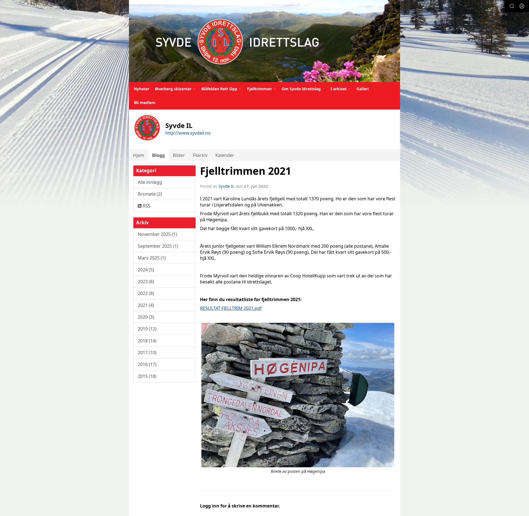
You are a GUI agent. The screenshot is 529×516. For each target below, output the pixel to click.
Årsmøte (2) (150, 194)
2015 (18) (147, 376)
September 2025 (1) (158, 246)
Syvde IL (226, 186)
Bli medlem (144, 102)
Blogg (158, 155)
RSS (146, 206)
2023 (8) (146, 282)
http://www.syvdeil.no (188, 133)
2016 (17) (147, 364)
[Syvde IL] (264, 41)
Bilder (179, 155)
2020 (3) (146, 317)
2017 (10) (147, 353)
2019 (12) (147, 329)
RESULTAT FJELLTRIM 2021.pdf (231, 308)
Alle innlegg (150, 182)
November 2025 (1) (157, 234)
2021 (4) (146, 305)
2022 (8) (146, 293)
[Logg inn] (522, 6)
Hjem (138, 155)
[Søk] (512, 6)
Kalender (224, 155)
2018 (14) (147, 341)
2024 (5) (146, 270)
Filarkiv (200, 155)
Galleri (363, 88)
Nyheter (141, 88)
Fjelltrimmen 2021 (245, 171)
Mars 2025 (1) (152, 258)
